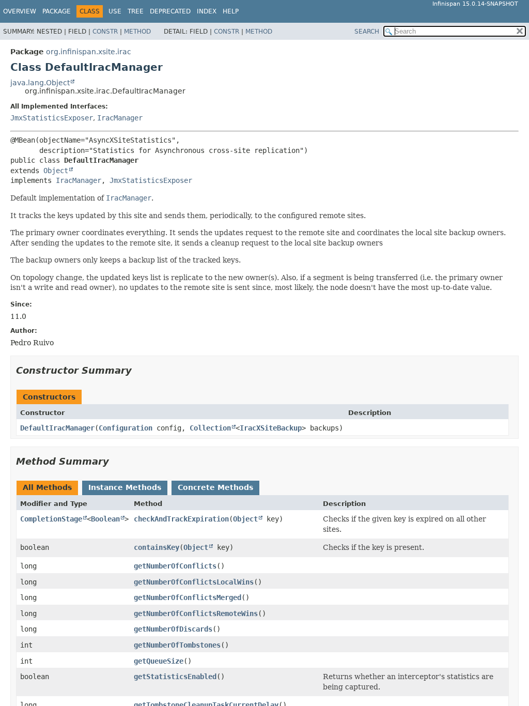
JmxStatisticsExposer (51, 118)
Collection (210, 428)
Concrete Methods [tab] (215, 487)
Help (231, 11)
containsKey (156, 547)
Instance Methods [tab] (124, 487)
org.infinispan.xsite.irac (88, 52)
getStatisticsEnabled (175, 676)
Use (114, 11)
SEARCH (366, 31)
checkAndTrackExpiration (181, 519)
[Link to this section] (139, 370)
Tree (136, 11)
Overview (19, 11)
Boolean (105, 519)
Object (55, 170)
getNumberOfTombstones (177, 645)
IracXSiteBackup (271, 428)
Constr (105, 31)
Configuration (125, 428)
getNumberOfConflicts (175, 566)
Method (137, 31)
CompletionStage (51, 519)
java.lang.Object (40, 83)
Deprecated (170, 11)
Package (56, 11)
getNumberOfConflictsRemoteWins (196, 613)
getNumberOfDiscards (173, 629)
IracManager (120, 118)
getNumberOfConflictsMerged (187, 597)
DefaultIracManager (57, 428)
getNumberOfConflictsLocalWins (194, 582)
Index (206, 11)
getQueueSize (158, 661)
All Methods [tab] (47, 487)
